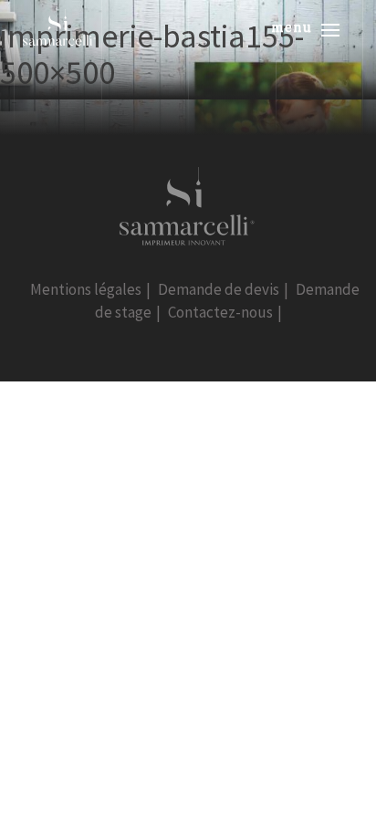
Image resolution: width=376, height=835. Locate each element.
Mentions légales (85, 289)
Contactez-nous (220, 312)
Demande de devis (218, 289)
